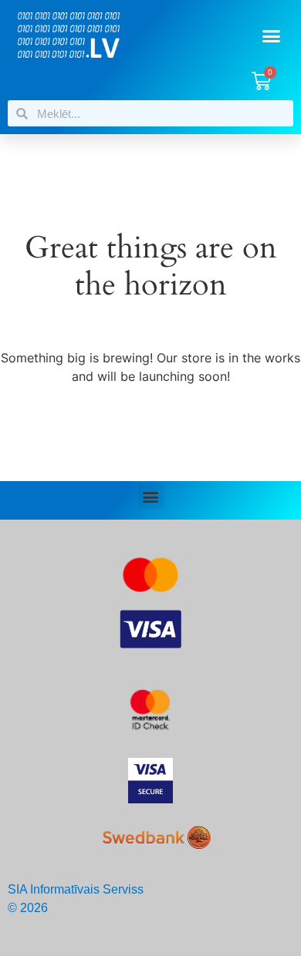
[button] (271, 36)
